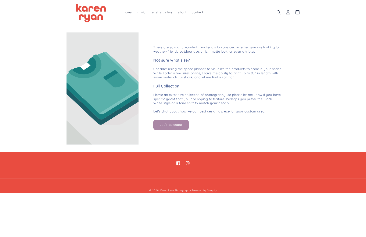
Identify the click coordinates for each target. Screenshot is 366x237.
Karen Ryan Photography (175, 190)
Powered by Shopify (204, 190)
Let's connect (171, 125)
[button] (278, 12)
